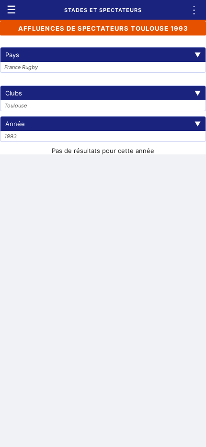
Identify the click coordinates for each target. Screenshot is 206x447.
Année (103, 124)
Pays (103, 55)
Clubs (103, 93)
